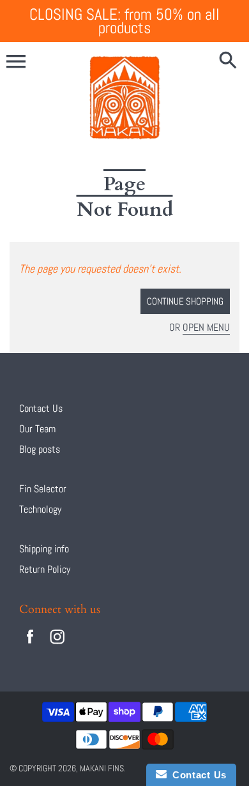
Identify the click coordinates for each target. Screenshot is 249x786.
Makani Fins (102, 768)
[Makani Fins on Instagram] (57, 645)
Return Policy (44, 569)
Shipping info (44, 548)
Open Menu (206, 327)
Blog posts (39, 449)
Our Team (37, 428)
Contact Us (41, 408)
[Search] (230, 61)
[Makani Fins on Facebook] (30, 645)
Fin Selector (42, 488)
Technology (40, 509)
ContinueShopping (185, 301)
